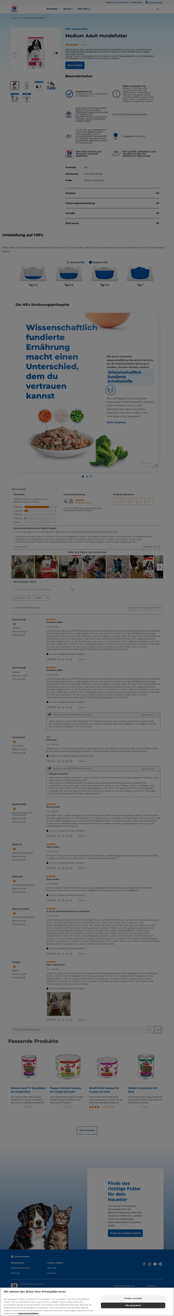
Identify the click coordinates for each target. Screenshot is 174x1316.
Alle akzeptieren (133, 1305)
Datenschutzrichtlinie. (28, 1313)
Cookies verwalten (133, 1298)
